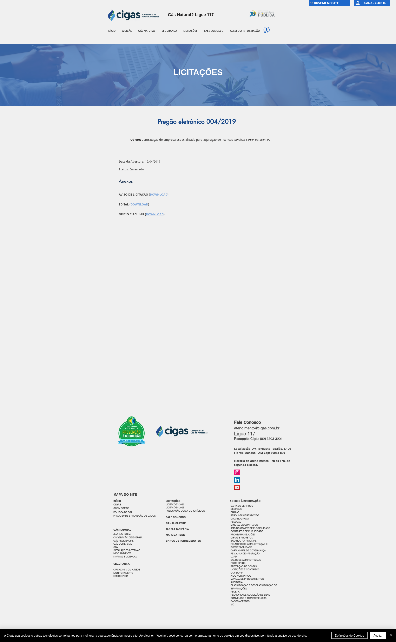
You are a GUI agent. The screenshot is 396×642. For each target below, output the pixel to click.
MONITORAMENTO (123, 572)
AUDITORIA (237, 582)
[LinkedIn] (237, 480)
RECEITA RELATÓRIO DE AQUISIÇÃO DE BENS (250, 593)
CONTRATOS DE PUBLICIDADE (247, 531)
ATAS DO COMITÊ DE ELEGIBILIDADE (250, 528)
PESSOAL (236, 521)
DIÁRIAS (235, 512)
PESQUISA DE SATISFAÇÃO (245, 553)
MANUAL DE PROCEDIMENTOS (247, 578)
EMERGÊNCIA (120, 576)
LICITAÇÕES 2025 (175, 507)
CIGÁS (117, 504)
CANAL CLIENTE (176, 523)
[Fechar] (391, 635)
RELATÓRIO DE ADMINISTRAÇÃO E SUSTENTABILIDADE (249, 546)
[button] (127, 31)
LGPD (234, 556)
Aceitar (378, 635)
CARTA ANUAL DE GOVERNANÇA (248, 550)
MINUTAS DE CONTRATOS (244, 524)
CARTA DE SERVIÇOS (242, 505)
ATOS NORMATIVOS (241, 575)
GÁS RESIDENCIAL (123, 540)
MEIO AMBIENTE (122, 553)
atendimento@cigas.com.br (256, 428)
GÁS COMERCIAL (122, 543)
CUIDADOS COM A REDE (126, 569)
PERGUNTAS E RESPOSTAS (245, 515)
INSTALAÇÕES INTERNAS (126, 550)
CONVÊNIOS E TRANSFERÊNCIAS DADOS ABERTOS (249, 600)
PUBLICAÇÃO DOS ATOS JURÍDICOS (185, 510)
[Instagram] (237, 472)
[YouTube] (237, 487)
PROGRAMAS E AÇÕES (243, 534)
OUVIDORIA (237, 572)
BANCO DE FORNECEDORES (183, 540)
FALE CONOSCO (176, 517)
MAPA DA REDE (175, 534)
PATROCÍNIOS (238, 563)
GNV (115, 547)
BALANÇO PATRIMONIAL (243, 540)
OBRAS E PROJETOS (242, 537)
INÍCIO (117, 501)
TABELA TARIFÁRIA (177, 529)
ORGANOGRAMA (240, 518)
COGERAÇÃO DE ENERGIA (127, 537)
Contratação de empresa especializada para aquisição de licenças (206, 140)
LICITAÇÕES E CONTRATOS (245, 569)
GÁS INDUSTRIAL (122, 534)
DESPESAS (237, 508)
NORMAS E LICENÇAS (125, 556)
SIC (233, 604)
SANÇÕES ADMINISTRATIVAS (246, 559)
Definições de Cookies (349, 635)
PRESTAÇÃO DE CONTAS (244, 566)
